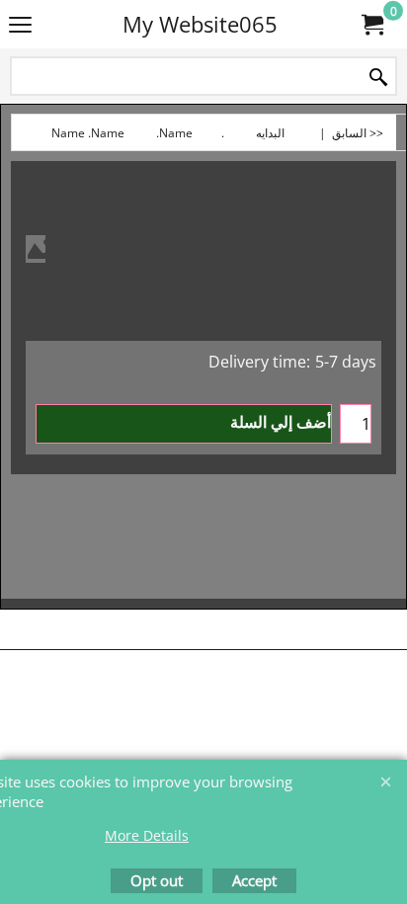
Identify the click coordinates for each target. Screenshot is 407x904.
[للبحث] (378, 77)
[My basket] (373, 25)
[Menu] (20, 26)
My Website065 (200, 24)
